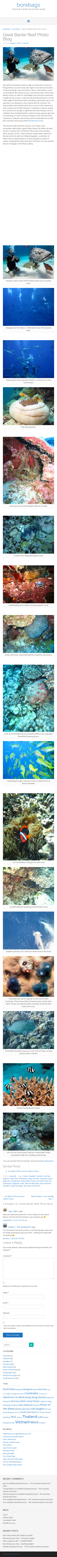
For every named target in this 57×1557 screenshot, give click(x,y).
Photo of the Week (10, 1369)
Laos (22, 1401)
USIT (13, 1423)
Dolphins (6, 1179)
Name (6, 1292)
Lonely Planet (32, 1401)
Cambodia (31, 1393)
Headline (6, 1361)
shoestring (7, 1412)
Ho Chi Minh (17, 1397)
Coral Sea (46, 1176)
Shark (22, 1183)
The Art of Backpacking (12, 1462)
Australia (13, 1176)
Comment (7, 1256)
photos (18, 1408)
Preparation (7, 1183)
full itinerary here (36, 121)
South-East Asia (9, 1378)
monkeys (14, 1405)
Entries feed (8, 1517)
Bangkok (27, 1389)
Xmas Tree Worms (33, 1186)
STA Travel (40, 1412)
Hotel (48, 1397)
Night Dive (6, 1181)
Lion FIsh (35, 1179)
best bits (42, 1389)
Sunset (48, 1412)
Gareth (25, 43)
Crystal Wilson (8, 1489)
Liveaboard (43, 1179)
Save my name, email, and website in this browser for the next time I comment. (29, 1326)
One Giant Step (9, 1456)
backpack (19, 1389)
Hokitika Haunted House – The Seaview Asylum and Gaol (30, 1499)
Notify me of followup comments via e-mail (20, 1286)
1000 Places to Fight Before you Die (17, 1434)
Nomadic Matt (8, 1453)
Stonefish (6, 1186)
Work (34, 1422)
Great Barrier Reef (25, 1179)
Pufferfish (15, 1183)
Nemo (50, 1179)
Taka (25, 1186)
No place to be (8, 1450)
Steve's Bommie (45, 1183)
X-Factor (42, 1423)
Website (6, 1313)
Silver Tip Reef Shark (32, 1183)
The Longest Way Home (12, 1464)
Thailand (29, 1416)
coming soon (42, 1394)
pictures (26, 1408)
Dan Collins (13, 1211)
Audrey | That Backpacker (19, 1227)
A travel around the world (13, 1436)
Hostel (41, 1397)
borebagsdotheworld (17, 1394)
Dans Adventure (9, 1439)
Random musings (10, 1375)
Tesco (19, 1417)
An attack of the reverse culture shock (23, 1171)
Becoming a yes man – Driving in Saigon (19, 1538)
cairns (25, 1176)
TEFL (13, 1417)
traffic (40, 1417)
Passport (35, 1405)
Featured (6, 1358)
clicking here (49, 1161)
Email (5, 1303)
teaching (6, 1417)
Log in (5, 1514)
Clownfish (31, 1176)
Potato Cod (34, 1181)
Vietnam (22, 1422)
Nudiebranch (15, 1181)
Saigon (40, 1408)
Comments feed (9, 1520)
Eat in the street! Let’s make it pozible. (18, 1535)
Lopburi (43, 1401)
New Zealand (8, 1367)
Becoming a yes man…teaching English (18, 1544)
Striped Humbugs (16, 1186)
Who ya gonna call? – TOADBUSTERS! (17, 1541)
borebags (28, 4)
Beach (35, 1389)
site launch (16, 1412)
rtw (33, 1408)
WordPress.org (9, 1523)
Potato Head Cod (45, 1181)
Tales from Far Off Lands (13, 1459)
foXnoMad (7, 1445)
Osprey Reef (25, 1181)
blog (48, 1389)
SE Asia (48, 1409)
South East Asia (27, 1412)
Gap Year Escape (10, 1448)
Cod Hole (39, 1176)
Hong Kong (7, 1364)
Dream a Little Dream (11, 1442)
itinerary (15, 1401)
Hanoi (6, 1397)
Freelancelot (15, 1554)
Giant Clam (14, 1179)
